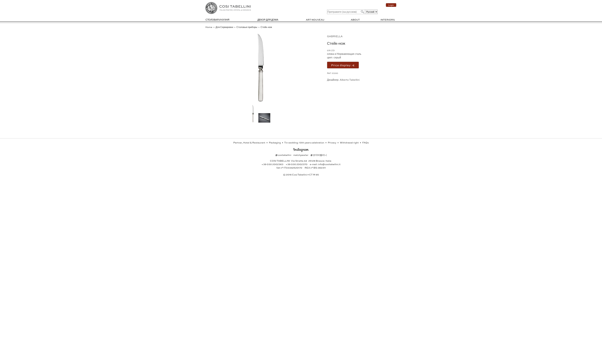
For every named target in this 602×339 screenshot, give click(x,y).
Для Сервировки (225, 27)
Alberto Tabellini (350, 79)
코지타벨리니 (318, 155)
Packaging (275, 142)
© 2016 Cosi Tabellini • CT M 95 (301, 174)
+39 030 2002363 (272, 164)
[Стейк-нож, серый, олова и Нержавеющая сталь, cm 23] (260, 102)
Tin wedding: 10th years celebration (304, 142)
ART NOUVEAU (315, 19)
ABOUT (355, 19)
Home (209, 27)
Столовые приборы (247, 27)
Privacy (332, 142)
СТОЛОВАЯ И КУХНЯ (217, 19)
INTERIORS (387, 19)
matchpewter (301, 155)
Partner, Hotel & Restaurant (249, 142)
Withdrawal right (349, 142)
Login (391, 5)
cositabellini (283, 155)
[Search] (362, 12)
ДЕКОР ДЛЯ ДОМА (267, 19)
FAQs (365, 142)
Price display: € (343, 65)
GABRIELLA (335, 36)
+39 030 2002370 (296, 164)
